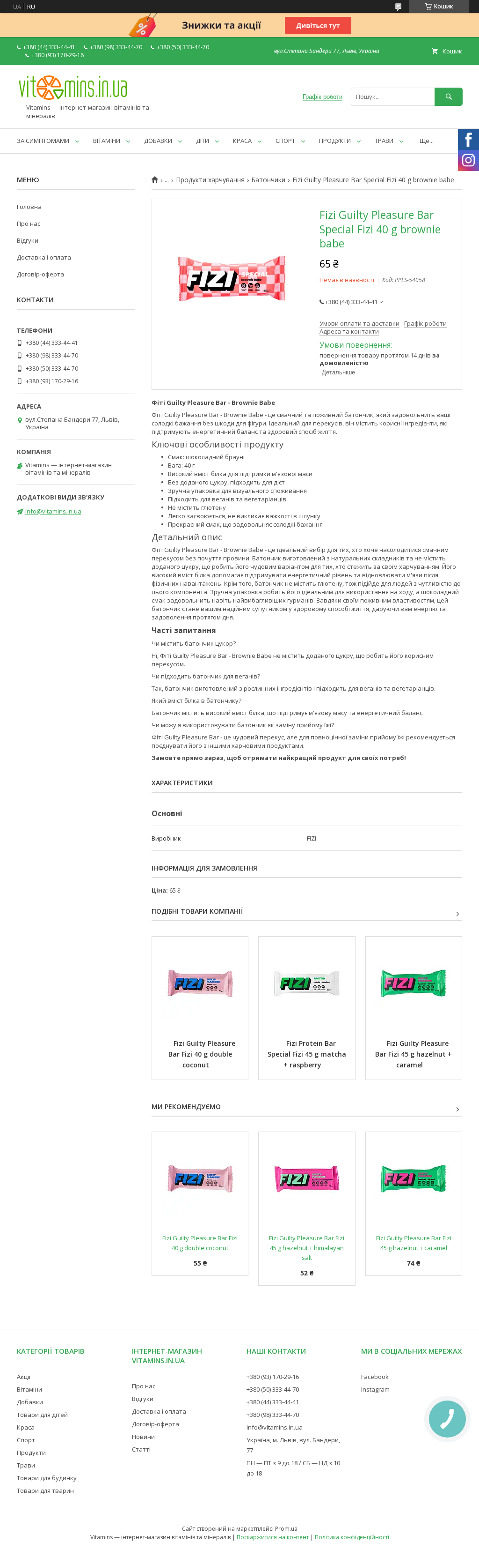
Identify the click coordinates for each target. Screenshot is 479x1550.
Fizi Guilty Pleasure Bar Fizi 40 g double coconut (202, 1054)
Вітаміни (29, 1389)
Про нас (28, 223)
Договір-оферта (40, 274)
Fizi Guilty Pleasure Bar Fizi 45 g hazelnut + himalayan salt (307, 1248)
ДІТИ (202, 140)
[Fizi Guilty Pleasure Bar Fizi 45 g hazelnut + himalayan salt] (307, 1179)
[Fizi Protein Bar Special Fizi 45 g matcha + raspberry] (307, 983)
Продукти (31, 1452)
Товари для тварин (45, 1490)
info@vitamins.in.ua (53, 511)
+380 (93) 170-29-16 (273, 1376)
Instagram (375, 1389)
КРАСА (242, 140)
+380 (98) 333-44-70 (273, 1414)
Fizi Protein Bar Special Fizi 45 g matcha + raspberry (308, 1054)
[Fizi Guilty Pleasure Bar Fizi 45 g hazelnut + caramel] (414, 983)
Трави (26, 1465)
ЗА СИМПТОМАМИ (43, 140)
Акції (23, 1376)
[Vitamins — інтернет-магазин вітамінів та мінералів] (73, 99)
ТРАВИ (384, 140)
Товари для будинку (47, 1478)
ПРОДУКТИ (335, 140)
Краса (26, 1427)
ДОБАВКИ (158, 140)
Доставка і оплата (44, 257)
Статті (141, 1449)
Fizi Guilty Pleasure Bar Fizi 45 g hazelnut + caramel (414, 1054)
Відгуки (27, 240)
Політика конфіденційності (352, 1537)
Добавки (30, 1402)
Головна (29, 206)
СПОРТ (285, 140)
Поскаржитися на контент (273, 1537)
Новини (143, 1436)
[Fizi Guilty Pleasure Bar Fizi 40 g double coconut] (200, 983)
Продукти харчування (210, 180)
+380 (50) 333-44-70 (273, 1389)
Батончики (268, 180)
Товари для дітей (42, 1414)
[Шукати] (449, 97)
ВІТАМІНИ (106, 140)
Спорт (26, 1440)
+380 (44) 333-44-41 (273, 1402)
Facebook (375, 1376)
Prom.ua (286, 1529)
